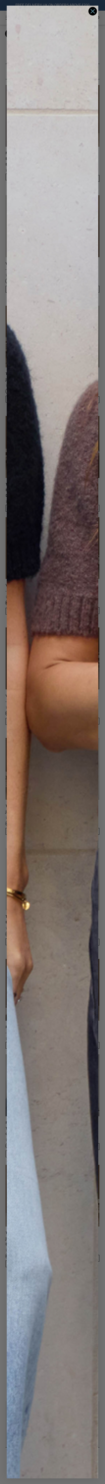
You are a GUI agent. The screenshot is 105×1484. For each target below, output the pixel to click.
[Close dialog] (92, 11)
